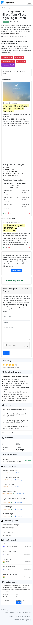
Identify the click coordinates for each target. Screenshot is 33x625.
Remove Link (27, 613)
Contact (11, 613)
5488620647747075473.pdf (14, 174)
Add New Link (16, 271)
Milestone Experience (12, 172)
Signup (18, 602)
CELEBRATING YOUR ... (12, 176)
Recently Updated (11, 521)
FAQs (24, 616)
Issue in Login (7, 58)
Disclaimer (17, 620)
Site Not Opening (8, 61)
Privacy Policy (26, 620)
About (6, 613)
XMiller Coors (9, 169)
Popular (10, 616)
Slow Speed (19, 58)
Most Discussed (10, 466)
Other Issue (21, 61)
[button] (22, 280)
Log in (7, 167)
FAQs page (22, 400)
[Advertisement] (16, 143)
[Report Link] (29, 213)
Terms (29, 616)
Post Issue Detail (8, 65)
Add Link (18, 613)
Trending (18, 616)
